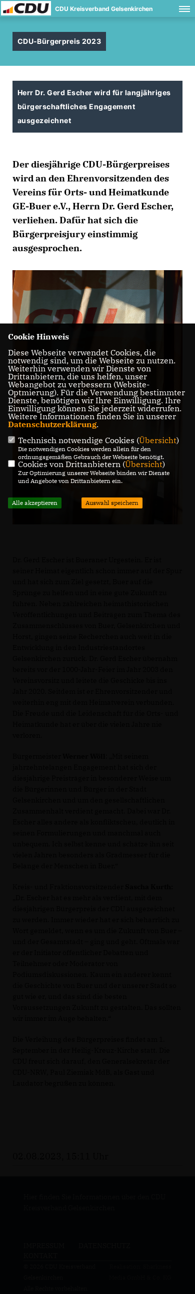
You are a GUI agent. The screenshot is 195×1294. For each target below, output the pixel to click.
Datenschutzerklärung (52, 424)
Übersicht (157, 440)
